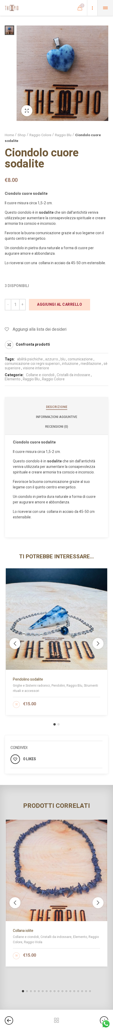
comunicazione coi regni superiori (32, 363)
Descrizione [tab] (56, 407)
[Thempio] (11, 8)
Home (9, 134)
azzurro (51, 359)
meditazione (91, 363)
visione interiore (36, 368)
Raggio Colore (40, 134)
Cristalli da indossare (73, 375)
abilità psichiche (30, 359)
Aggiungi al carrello (59, 304)
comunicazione (80, 359)
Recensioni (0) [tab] (56, 426)
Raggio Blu (63, 134)
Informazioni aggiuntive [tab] (56, 417)
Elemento (12, 379)
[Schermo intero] (26, 110)
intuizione (70, 363)
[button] (54, 724)
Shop (22, 134)
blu (62, 359)
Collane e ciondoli (40, 375)
